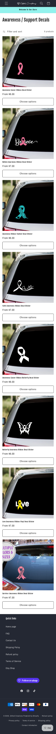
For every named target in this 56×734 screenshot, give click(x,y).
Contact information (29, 725)
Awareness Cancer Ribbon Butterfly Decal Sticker (20, 378)
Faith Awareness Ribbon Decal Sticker (16, 306)
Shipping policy (44, 720)
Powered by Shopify (31, 716)
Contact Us (11, 640)
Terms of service (29, 720)
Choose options (28, 101)
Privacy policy (14, 720)
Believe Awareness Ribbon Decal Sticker (17, 162)
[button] (6, 3)
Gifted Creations (16, 716)
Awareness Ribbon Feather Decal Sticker (17, 234)
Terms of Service (13, 661)
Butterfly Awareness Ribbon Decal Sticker (18, 450)
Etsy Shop (10, 668)
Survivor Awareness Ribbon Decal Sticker (17, 593)
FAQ (8, 633)
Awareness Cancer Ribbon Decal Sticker (17, 90)
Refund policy (12, 654)
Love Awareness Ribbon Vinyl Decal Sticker (18, 522)
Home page (11, 626)
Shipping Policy (13, 647)
